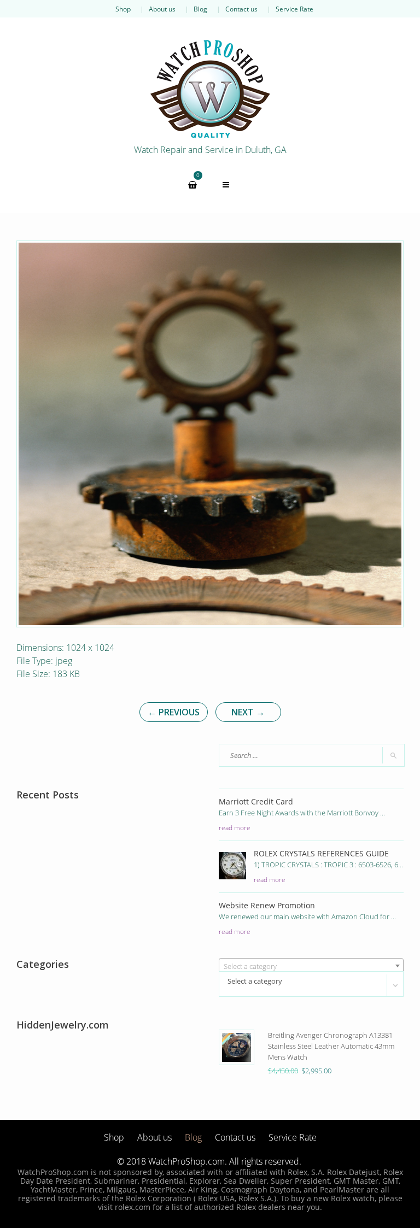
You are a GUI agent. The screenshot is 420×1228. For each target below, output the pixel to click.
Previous (174, 712)
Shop (123, 8)
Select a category (255, 981)
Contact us (241, 8)
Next (248, 712)
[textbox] (311, 966)
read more (234, 827)
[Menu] (225, 184)
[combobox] (311, 965)
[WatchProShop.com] (210, 88)
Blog (200, 8)
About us (162, 8)
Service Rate (294, 8)
